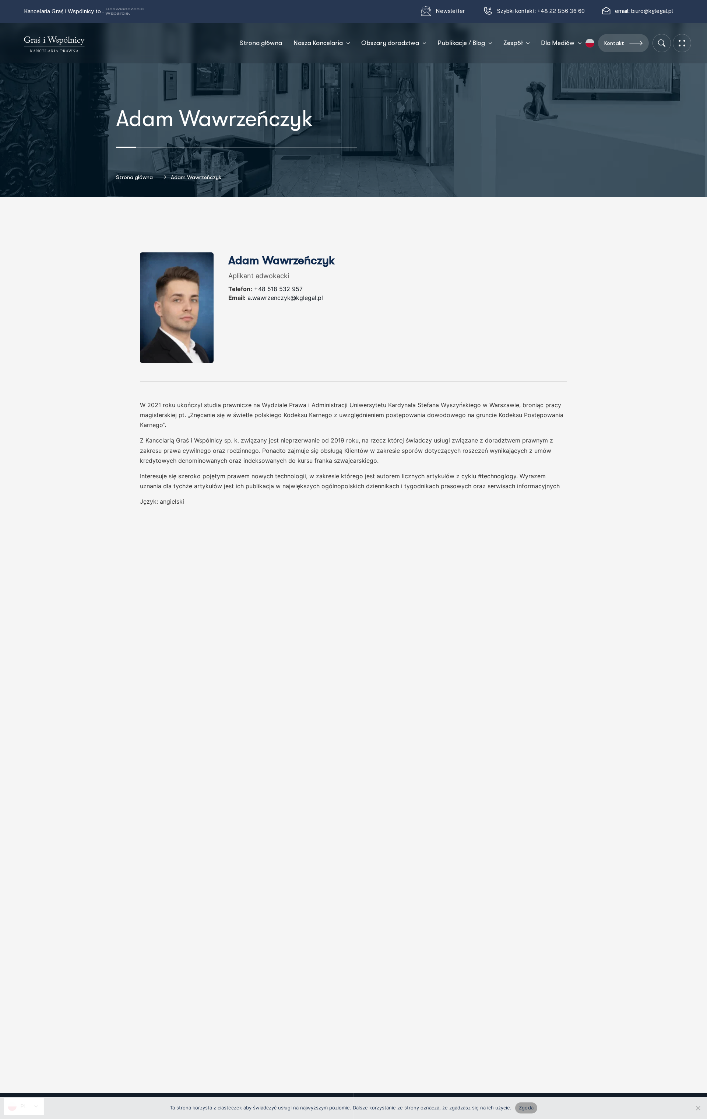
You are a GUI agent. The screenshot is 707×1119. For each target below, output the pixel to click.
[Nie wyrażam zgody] (697, 1108)
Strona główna (134, 177)
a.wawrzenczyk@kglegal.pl (285, 297)
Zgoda (526, 1108)
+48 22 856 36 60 (561, 11)
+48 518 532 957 (278, 289)
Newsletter (451, 11)
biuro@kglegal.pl (652, 11)
